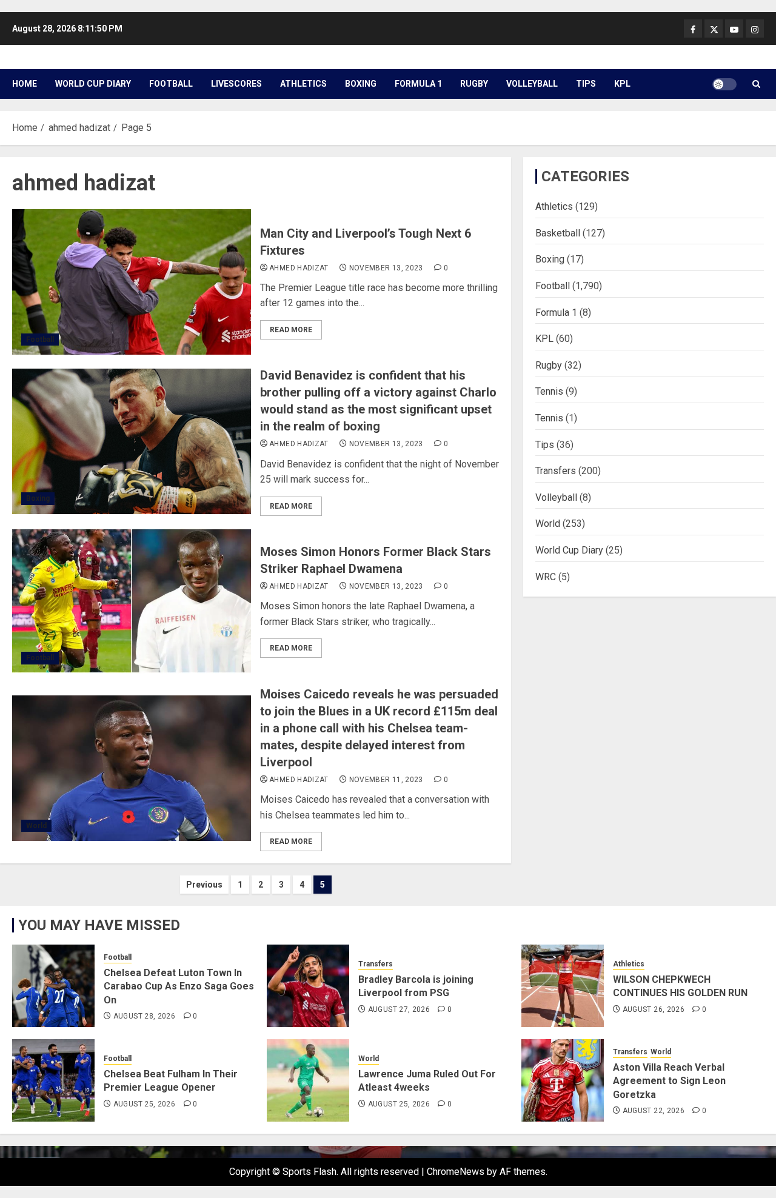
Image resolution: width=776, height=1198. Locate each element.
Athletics (303, 84)
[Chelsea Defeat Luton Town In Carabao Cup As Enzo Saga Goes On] (53, 986)
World (36, 826)
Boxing (360, 84)
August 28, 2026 (144, 1016)
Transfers (555, 471)
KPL (622, 84)
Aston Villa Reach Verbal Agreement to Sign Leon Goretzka (669, 1081)
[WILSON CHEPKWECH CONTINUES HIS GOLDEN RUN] (562, 986)
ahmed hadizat (299, 268)
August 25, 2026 (144, 1104)
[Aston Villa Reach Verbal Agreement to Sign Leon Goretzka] (562, 1080)
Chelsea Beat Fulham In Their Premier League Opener (171, 1080)
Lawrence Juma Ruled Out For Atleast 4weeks (427, 1080)
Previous (204, 884)
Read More (291, 330)
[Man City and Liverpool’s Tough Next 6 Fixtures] (131, 282)
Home (24, 84)
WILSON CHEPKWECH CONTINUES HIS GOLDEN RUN (680, 986)
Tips (586, 84)
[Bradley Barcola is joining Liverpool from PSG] (308, 986)
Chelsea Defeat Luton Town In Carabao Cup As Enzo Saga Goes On (179, 986)
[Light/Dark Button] (724, 84)
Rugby (474, 84)
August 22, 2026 (653, 1110)
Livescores (236, 84)
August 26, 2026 (653, 1009)
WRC (545, 576)
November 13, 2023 (386, 268)
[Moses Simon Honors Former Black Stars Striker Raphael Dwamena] (131, 601)
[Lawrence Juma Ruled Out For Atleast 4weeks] (308, 1080)
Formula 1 (418, 84)
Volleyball (532, 84)
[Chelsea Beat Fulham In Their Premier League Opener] (53, 1080)
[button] (756, 84)
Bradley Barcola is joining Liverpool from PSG (415, 986)
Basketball (557, 232)
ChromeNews (455, 1171)
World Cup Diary (93, 84)
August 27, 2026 (399, 1009)
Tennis (549, 391)
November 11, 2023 (386, 779)
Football (171, 84)
